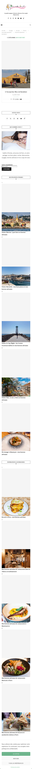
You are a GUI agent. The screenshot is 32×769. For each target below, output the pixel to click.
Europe (18, 30)
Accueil (3, 30)
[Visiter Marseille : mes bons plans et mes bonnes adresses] (16, 262)
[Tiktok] (23, 18)
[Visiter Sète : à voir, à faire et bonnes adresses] (16, 373)
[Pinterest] (15, 18)
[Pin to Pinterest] (17, 99)
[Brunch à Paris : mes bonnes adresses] (16, 492)
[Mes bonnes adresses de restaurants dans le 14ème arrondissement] (16, 544)
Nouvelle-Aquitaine (6, 32)
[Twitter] (10, 18)
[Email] (21, 18)
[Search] (30, 24)
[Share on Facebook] (13, 99)
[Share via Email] (21, 99)
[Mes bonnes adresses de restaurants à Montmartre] (16, 599)
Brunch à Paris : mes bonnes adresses (14, 517)
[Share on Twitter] (15, 99)
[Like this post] (11, 99)
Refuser (16, 758)
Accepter (16, 754)
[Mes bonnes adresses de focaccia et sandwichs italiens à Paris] (16, 707)
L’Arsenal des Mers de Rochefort (16, 92)
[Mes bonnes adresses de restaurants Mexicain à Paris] (16, 653)
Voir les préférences (16, 763)
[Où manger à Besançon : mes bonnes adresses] (16, 427)
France (24, 30)
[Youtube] (18, 18)
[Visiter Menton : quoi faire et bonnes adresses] (16, 207)
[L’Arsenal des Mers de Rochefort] (16, 64)
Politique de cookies (15, 767)
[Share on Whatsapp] (18, 99)
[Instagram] (13, 18)
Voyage (11, 30)
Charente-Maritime (19, 32)
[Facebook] (8, 18)
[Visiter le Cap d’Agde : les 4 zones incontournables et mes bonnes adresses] (16, 317)
